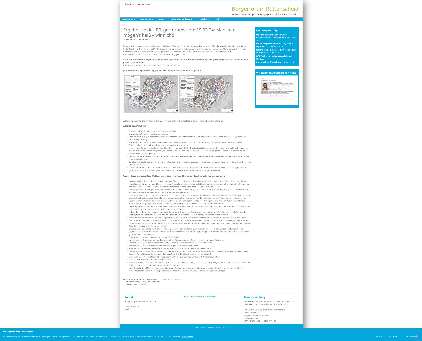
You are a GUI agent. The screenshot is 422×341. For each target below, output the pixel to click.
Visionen (178, 279)
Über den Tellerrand (182, 19)
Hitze (164, 279)
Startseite (127, 19)
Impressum (201, 328)
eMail (127, 309)
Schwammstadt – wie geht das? (137, 284)
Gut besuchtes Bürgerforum (269, 62)
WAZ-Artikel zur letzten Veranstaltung (273, 56)
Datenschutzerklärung (217, 328)
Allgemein (129, 279)
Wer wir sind (147, 19)
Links (217, 19)
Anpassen (379, 337)
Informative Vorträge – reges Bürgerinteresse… (143, 282)
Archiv (204, 19)
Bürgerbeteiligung (154, 279)
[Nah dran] (419, 330)
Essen (161, 19)
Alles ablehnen (393, 337)
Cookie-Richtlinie (187, 337)
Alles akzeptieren (411, 337)
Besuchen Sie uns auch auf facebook (200, 296)
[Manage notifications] (417, 336)
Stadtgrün (170, 279)
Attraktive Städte (140, 279)
